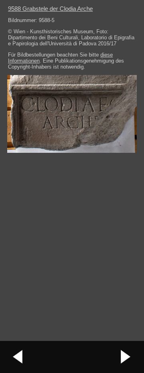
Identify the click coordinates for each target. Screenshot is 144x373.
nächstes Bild (126, 357)
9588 (50, 8)
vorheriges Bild (18, 357)
